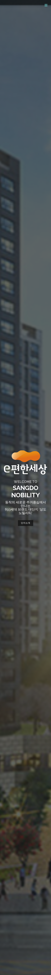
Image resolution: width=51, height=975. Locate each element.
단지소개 (25, 523)
